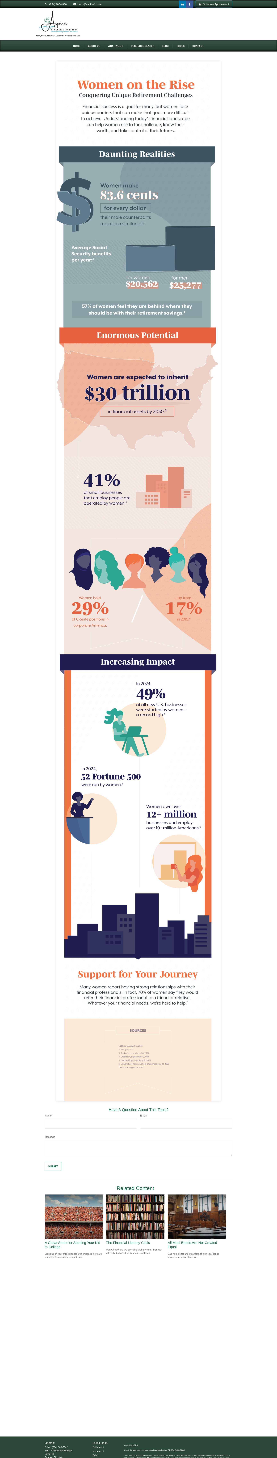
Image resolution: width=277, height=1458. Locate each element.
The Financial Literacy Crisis (128, 1243)
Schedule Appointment (216, 4)
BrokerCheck (180, 1450)
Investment (98, 1451)
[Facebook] (189, 4)
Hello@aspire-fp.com (89, 4)
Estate (95, 1455)
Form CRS (133, 1445)
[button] (76, 46)
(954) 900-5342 (60, 1447)
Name (48, 1115)
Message (50, 1137)
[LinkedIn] (182, 4)
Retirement (98, 1447)
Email (143, 1115)
